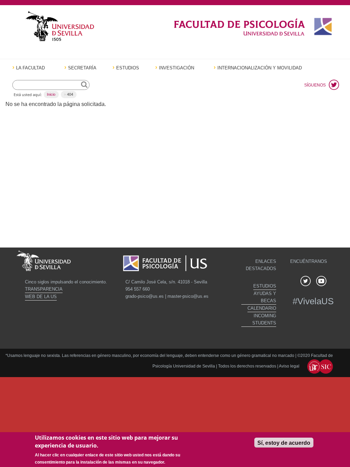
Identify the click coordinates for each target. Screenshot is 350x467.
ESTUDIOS (264, 286)
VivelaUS (315, 301)
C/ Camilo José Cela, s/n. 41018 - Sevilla (166, 281)
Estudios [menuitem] (127, 68)
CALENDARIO (261, 308)
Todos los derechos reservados (247, 366)
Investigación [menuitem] (176, 68)
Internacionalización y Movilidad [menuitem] (259, 68)
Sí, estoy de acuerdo (283, 443)
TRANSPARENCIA (44, 289)
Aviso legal (289, 366)
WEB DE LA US (41, 296)
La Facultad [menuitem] (30, 68)
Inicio (51, 94)
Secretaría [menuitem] (82, 68)
